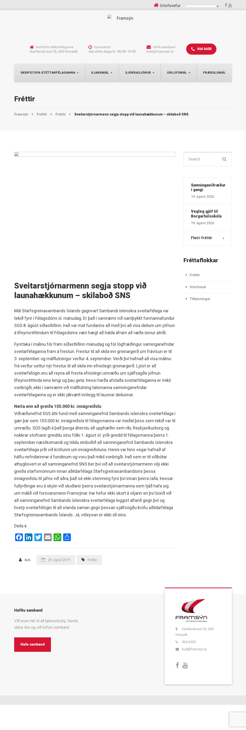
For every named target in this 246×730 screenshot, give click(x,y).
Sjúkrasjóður (138, 72)
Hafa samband (32, 644)
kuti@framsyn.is (194, 649)
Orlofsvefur (170, 5)
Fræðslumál (214, 72)
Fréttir (92, 560)
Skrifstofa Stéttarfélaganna (47, 72)
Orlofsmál (177, 72)
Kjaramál (100, 72)
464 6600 (204, 49)
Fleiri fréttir (201, 238)
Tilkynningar (200, 299)
